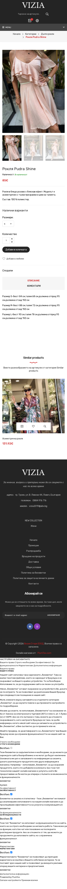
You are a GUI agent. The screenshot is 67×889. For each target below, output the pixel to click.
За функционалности (10, 812)
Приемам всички (29, 880)
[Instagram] (37, 626)
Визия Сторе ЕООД (34, 643)
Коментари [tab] (34, 286)
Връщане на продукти (33, 556)
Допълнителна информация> (14, 874)
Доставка (33, 562)
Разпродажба (33, 551)
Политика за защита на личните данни (33, 578)
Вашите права (7, 662)
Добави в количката (16, 249)
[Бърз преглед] (45, 426)
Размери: (7, 217)
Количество (9, 234)
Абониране (53, 615)
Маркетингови (26, 665)
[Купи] (22, 426)
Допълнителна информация (48, 665)
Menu (8, 27)
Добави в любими (15, 259)
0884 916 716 (39, 500)
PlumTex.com (44, 653)
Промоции (33, 545)
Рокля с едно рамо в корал (16, 438)
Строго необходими (25, 662)
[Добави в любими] (33, 426)
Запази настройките (10, 880)
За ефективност (43, 662)
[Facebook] (30, 626)
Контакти (34, 583)
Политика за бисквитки (33, 572)
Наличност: (8, 174)
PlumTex (16, 877)
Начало (33, 540)
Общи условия (33, 567)
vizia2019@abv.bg (38, 506)
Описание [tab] (33, 280)
